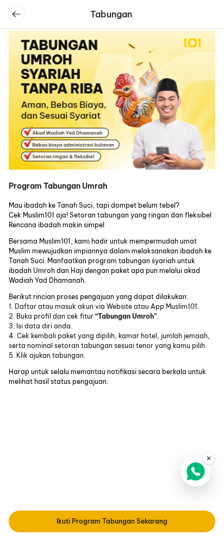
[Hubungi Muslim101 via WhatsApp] (196, 471)
